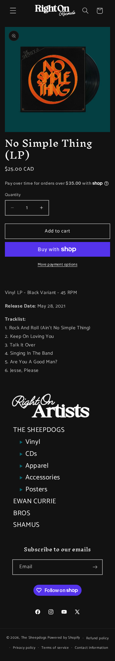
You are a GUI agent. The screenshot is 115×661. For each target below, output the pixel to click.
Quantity (13, 195)
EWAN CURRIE (34, 501)
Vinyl (32, 442)
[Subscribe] (95, 567)
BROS (21, 513)
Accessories (42, 477)
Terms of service (55, 648)
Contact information (91, 648)
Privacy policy (24, 648)
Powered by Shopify (64, 638)
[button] (13, 11)
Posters (36, 489)
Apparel (36, 465)
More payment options (58, 265)
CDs (31, 453)
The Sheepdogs (34, 638)
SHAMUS (26, 525)
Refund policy (97, 638)
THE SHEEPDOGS (38, 430)
